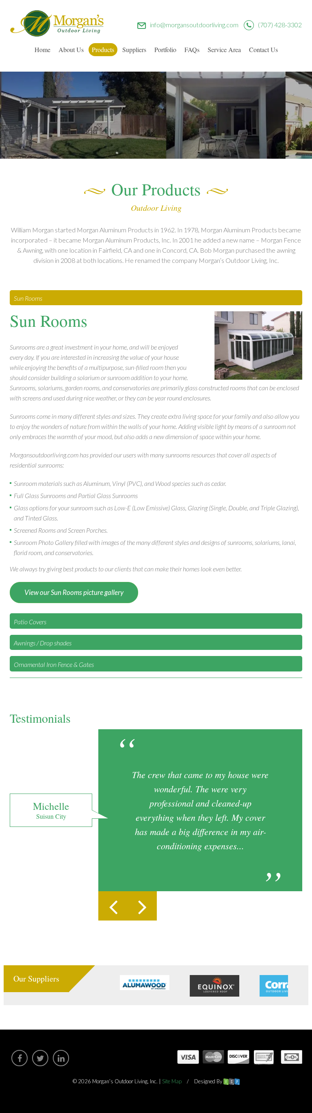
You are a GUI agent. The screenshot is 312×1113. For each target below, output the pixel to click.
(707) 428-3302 (280, 24)
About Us (71, 49)
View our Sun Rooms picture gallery (74, 592)
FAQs (191, 49)
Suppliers (134, 49)
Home (42, 49)
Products (103, 49)
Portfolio (165, 49)
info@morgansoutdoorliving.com (194, 24)
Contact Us (263, 49)
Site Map (172, 1081)
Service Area (224, 49)
